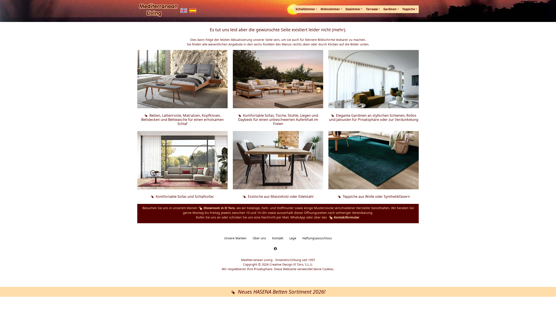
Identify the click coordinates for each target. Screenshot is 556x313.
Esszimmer (353, 9)
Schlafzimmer (305, 9)
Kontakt (277, 238)
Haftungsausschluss (317, 238)
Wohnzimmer (330, 9)
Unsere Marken (235, 238)
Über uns (259, 238)
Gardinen (390, 9)
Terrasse (372, 9)
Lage (292, 238)
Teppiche (408, 9)
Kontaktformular (346, 217)
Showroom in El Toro (219, 208)
